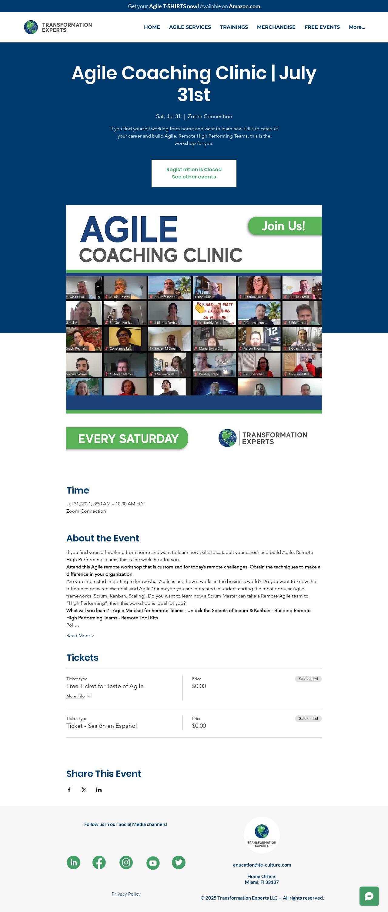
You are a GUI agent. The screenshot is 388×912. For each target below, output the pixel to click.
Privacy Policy (126, 894)
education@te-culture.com (262, 864)
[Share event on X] (84, 789)
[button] (190, 27)
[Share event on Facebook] (69, 789)
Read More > (80, 635)
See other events (194, 176)
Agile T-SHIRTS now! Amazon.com (194, 6)
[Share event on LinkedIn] (99, 789)
